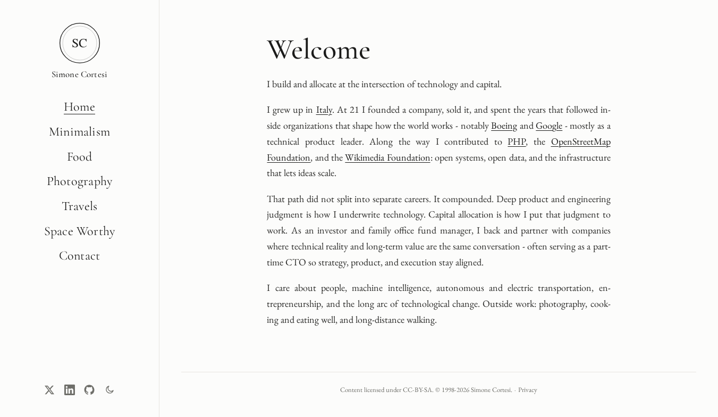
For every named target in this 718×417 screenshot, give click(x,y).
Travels (80, 206)
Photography (80, 181)
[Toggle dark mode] (109, 390)
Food (79, 156)
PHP (517, 141)
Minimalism (79, 131)
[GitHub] (89, 390)
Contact (79, 255)
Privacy (527, 389)
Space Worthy (79, 231)
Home (79, 106)
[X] (49, 390)
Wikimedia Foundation (387, 157)
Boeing (504, 125)
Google (549, 125)
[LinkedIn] (69, 390)
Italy (324, 109)
